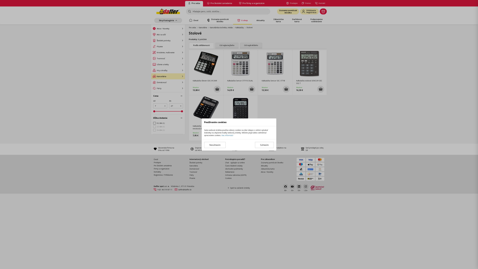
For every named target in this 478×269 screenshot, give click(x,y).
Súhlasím (264, 145)
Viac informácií (227, 135)
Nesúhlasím (214, 145)
